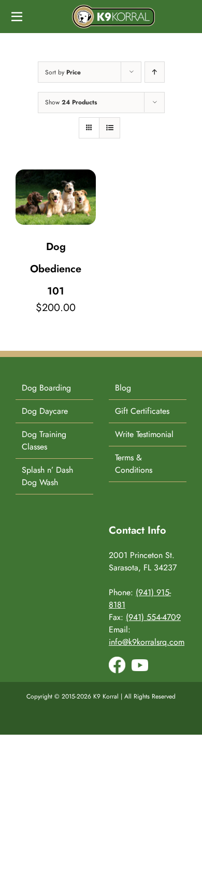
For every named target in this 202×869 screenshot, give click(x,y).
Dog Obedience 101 (55, 269)
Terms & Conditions (133, 464)
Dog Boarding (46, 388)
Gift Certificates (142, 411)
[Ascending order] (155, 72)
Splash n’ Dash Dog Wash (47, 476)
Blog (123, 388)
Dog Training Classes (44, 440)
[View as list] (109, 128)
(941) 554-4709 (153, 617)
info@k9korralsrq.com (146, 642)
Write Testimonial (144, 434)
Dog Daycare (45, 411)
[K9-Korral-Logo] (113, 8)
